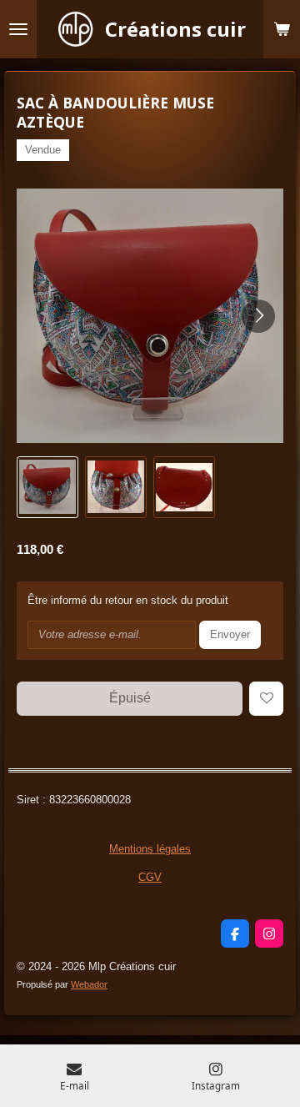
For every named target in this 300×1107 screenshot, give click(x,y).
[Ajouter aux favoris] (266, 699)
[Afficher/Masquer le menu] (18, 29)
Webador (89, 984)
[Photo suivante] (258, 316)
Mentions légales (150, 849)
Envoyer (230, 634)
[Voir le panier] (281, 29)
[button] (47, 487)
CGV (150, 877)
